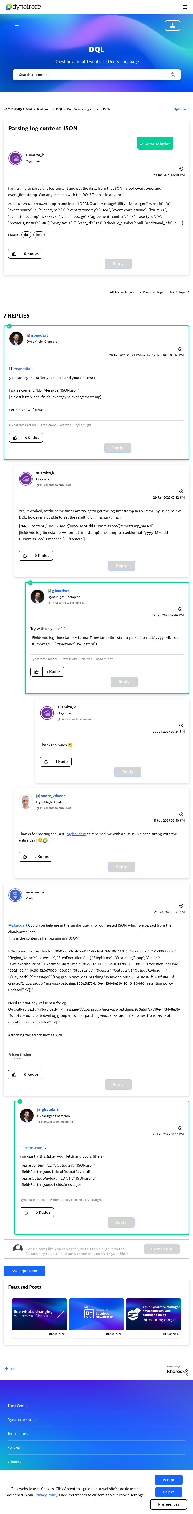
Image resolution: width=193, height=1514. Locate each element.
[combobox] (96, 74)
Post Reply (161, 1249)
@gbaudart (76, 834)
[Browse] (19, 25)
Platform (44, 109)
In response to (55, 485)
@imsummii (34, 1147)
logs (39, 235)
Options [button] (179, 109)
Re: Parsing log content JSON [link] (88, 109)
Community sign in (172, 25)
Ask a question (24, 1271)
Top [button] (12, 1369)
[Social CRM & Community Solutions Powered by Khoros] (177, 1370)
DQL (59, 109)
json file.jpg (21, 1055)
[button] (169, 1480)
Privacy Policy (45, 1495)
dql (26, 235)
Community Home (18, 109)
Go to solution (158, 144)
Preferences (168, 1504)
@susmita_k (24, 368)
